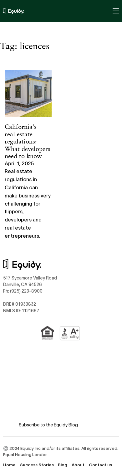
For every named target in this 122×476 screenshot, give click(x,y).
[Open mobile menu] (116, 10)
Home (9, 465)
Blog (62, 465)
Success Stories (37, 465)
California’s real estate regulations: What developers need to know (27, 141)
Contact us (100, 465)
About (78, 465)
